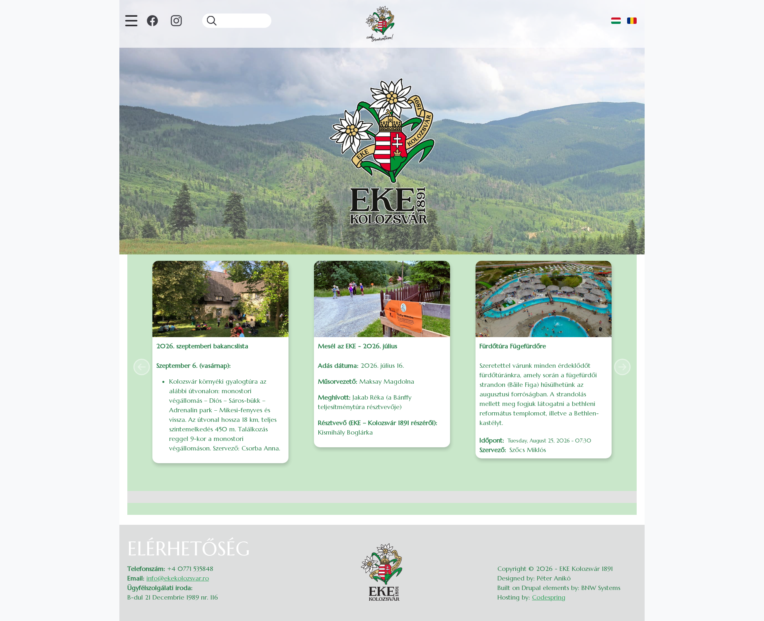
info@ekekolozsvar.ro (177, 578)
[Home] (380, 24)
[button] (141, 367)
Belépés (629, 542)
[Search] (209, 21)
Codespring (548, 597)
